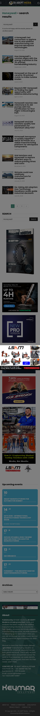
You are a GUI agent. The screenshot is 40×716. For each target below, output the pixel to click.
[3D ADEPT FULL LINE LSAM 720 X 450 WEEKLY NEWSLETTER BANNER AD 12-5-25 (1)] (20, 370)
